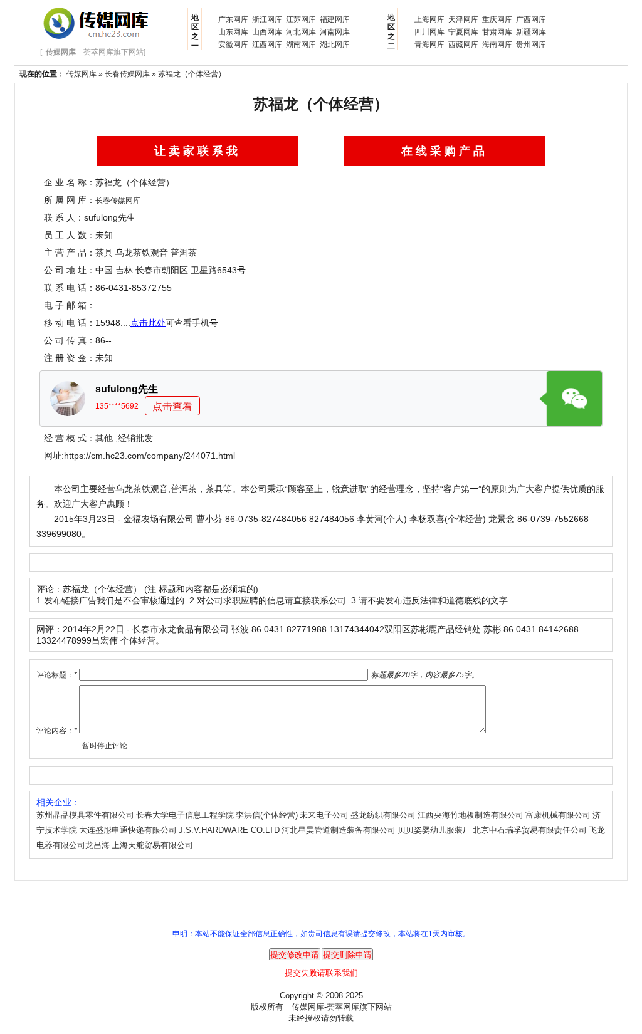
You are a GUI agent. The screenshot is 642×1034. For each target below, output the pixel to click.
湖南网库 (301, 44)
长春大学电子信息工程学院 (185, 815)
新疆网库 (531, 32)
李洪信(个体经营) (267, 815)
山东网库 (233, 32)
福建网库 (335, 19)
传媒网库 (81, 74)
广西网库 (531, 19)
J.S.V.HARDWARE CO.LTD (229, 830)
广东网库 (233, 19)
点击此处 (148, 323)
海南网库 (497, 44)
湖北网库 (335, 44)
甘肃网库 (497, 32)
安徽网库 (233, 44)
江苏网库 (301, 19)
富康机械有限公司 (558, 815)
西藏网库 (463, 44)
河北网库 (301, 32)
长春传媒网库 (127, 74)
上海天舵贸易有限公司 (152, 845)
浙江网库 (267, 19)
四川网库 (429, 32)
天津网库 (463, 19)
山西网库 (267, 32)
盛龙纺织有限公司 (383, 815)
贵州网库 (531, 44)
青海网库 (429, 44)
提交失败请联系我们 (321, 973)
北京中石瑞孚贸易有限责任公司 (530, 830)
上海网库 (429, 19)
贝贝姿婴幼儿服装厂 (434, 830)
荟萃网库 (343, 1006)
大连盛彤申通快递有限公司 (128, 830)
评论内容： (56, 730)
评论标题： (56, 675)
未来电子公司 (324, 815)
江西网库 (267, 44)
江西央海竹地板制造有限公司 (471, 815)
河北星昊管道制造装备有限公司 (339, 830)
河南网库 (335, 32)
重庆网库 (497, 19)
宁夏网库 (463, 32)
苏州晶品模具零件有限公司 (85, 815)
